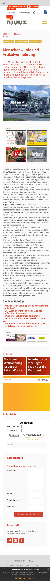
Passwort (14, 430)
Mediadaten (18, 560)
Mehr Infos (31, 578)
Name (10, 493)
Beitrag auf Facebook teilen (9, 541)
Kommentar (12, 470)
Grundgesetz (8, 41)
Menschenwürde (22, 41)
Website (10, 506)
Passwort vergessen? (33, 437)
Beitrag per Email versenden (15, 541)
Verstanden (20, 578)
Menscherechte (35, 41)
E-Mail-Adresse (14, 500)
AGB (36, 565)
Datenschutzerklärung (18, 565)
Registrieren (33, 439)
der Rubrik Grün (9, 414)
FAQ (31, 560)
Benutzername (13, 426)
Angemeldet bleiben (35, 435)
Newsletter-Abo (19, 6)
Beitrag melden (21, 541)
